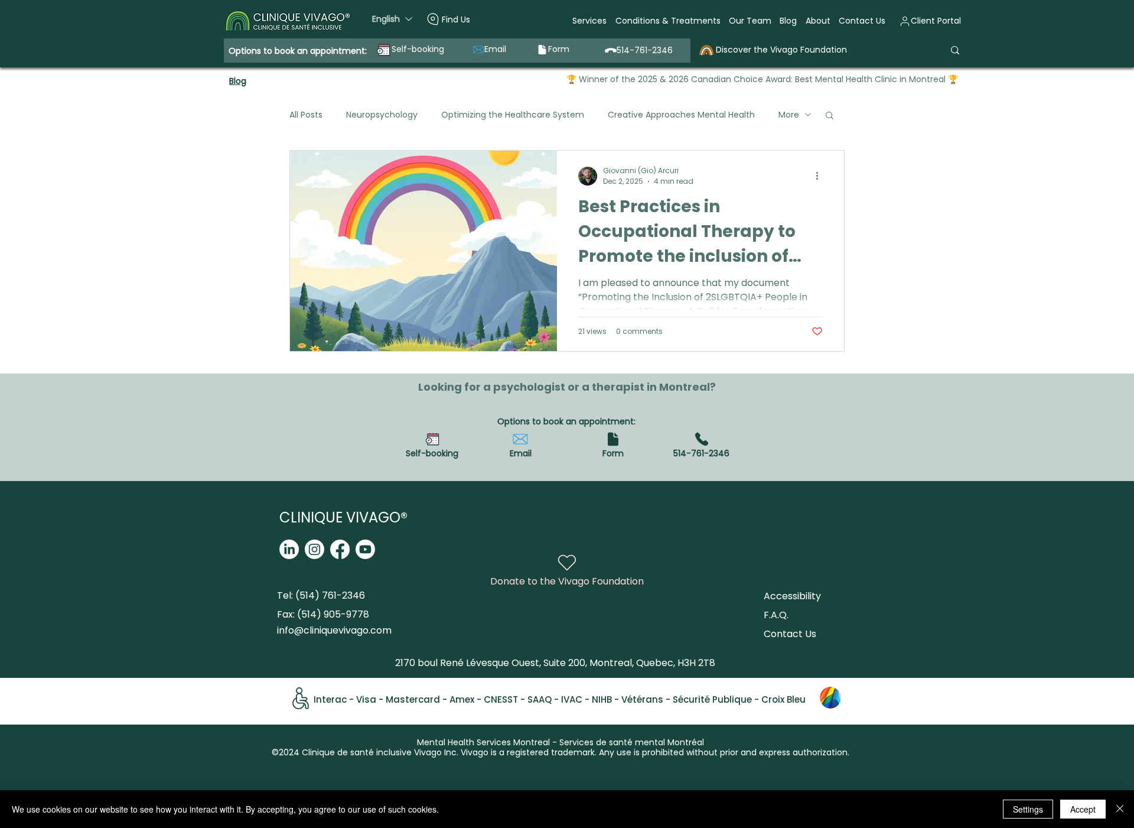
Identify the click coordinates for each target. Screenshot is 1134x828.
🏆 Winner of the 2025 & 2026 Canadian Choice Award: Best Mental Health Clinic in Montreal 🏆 (762, 79)
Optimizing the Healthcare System (512, 115)
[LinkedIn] (289, 549)
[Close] (1120, 809)
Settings (1028, 809)
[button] (589, 21)
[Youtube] (365, 549)
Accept (1083, 809)
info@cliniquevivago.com (334, 630)
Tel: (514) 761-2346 (321, 595)
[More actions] (821, 176)
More (788, 115)
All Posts (305, 115)
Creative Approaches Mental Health (681, 115)
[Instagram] (314, 549)
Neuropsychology (382, 115)
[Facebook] (340, 549)
